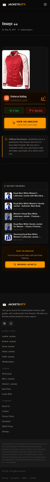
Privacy (5, 478)
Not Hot (37, 110)
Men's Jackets (8, 379)
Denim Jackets (8, 346)
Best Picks (6, 389)
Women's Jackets (9, 384)
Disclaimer (6, 421)
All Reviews (7, 374)
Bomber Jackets (9, 341)
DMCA (24, 478)
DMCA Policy (7, 426)
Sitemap (5, 431)
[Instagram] (10, 323)
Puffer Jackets (8, 357)
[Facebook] (4, 323)
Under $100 (7, 394)
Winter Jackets (8, 351)
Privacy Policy (8, 416)
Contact (5, 411)
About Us (6, 406)
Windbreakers (8, 362)
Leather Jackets (9, 336)
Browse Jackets (27, 264)
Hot (16, 110)
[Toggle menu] (45, 4)
